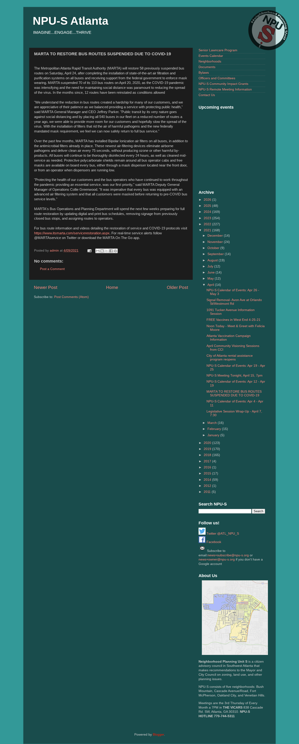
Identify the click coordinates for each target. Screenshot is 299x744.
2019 (208, 449)
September (216, 254)
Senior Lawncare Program (218, 50)
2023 (208, 218)
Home (112, 287)
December (215, 235)
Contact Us (207, 95)
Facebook (213, 542)
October (213, 248)
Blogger (158, 734)
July (210, 266)
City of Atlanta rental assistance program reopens (229, 357)
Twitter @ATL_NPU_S (222, 533)
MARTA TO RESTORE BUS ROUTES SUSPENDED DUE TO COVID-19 (234, 393)
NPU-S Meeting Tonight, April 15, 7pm (234, 375)
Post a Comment (52, 269)
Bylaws (204, 72)
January (213, 435)
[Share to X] (106, 251)
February (214, 429)
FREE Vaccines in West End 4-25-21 (233, 320)
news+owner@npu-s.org (217, 559)
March (212, 423)
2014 (208, 479)
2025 (208, 206)
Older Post (177, 287)
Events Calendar (211, 56)
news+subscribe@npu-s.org (228, 555)
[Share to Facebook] (111, 251)
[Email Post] (89, 250)
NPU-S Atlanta (70, 21)
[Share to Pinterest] (115, 251)
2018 (208, 455)
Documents (207, 67)
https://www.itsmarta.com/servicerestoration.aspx (72, 233)
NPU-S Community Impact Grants (223, 84)
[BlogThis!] (102, 251)
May (211, 278)
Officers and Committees (217, 78)
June (211, 272)
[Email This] (97, 251)
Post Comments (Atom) (71, 297)
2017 (208, 461)
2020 (208, 443)
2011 (208, 492)
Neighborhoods (210, 61)
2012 (208, 486)
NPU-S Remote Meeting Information (225, 89)
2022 (208, 224)
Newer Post (45, 287)
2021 (208, 230)
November (215, 242)
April (211, 285)
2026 (208, 199)
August (213, 260)
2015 (208, 473)
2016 (208, 467)
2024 (208, 212)
